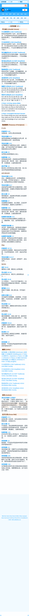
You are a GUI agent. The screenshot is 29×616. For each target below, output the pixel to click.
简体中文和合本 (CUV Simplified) (12, 95)
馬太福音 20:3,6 (6, 272)
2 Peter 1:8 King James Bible (11, 103)
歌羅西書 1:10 (6, 432)
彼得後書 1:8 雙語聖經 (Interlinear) (12, 352)
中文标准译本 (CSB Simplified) (11, 42)
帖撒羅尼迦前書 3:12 (8, 217)
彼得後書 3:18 (6, 464)
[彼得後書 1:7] (2, 278)
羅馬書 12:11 (6, 288)
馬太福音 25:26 (6, 279)
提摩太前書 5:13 (7, 295)
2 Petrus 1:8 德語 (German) (18, 358)
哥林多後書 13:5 (7, 143)
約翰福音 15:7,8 (6, 248)
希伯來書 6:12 (6, 304)
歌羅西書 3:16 (6, 157)
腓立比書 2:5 (6, 152)
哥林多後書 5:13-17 (8, 257)
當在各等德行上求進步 (8, 397)
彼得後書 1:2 (6, 342)
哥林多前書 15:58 (7, 176)
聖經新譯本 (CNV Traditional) (11, 69)
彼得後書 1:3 (6, 447)
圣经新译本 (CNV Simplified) (11, 78)
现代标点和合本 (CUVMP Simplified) (13, 61)
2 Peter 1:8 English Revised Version (13, 113)
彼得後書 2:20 (6, 456)
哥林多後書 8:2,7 (7, 185)
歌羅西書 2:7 (6, 201)
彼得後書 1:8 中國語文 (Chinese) (12, 359)
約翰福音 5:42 (6, 131)
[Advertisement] (14, 484)
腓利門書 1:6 (6, 166)
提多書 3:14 (5, 332)
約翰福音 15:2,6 (6, 323)
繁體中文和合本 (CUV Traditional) (12, 86)
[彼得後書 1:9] (27, 278)
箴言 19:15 (5, 267)
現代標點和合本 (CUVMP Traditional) (13, 52)
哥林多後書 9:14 (7, 136)
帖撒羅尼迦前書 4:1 (8, 225)
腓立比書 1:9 (6, 194)
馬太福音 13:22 (6, 314)
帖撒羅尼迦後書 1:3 (8, 236)
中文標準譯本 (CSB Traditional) (12, 32)
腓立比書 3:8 (6, 424)
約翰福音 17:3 (6, 417)
